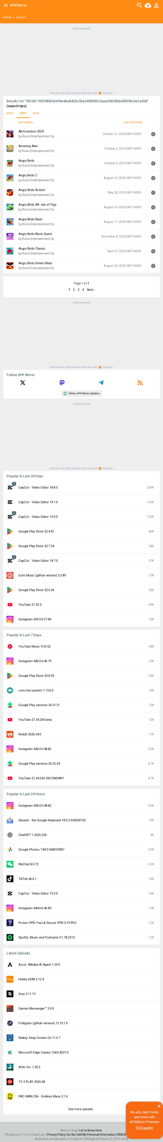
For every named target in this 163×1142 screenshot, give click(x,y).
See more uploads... (81, 1109)
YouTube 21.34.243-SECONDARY (41, 778)
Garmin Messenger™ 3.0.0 (36, 1008)
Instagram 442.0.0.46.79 (34, 661)
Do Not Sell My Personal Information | (92, 1134)
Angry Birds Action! (31, 190)
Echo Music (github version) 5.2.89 (42, 575)
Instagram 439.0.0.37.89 (34, 619)
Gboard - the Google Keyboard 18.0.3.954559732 (52, 820)
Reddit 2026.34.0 (29, 734)
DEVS (36, 113)
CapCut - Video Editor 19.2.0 (38, 893)
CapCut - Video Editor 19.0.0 (38, 517)
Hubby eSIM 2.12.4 (31, 979)
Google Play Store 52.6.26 (36, 590)
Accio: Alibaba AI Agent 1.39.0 (39, 964)
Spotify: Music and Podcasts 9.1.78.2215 (46, 937)
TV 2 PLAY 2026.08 (31, 1082)
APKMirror (18, 5)
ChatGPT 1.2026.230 (32, 835)
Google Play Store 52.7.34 (36, 546)
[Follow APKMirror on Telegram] (101, 384)
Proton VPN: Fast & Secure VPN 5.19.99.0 (47, 923)
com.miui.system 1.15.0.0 (35, 690)
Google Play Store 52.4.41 (36, 531)
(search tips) (17, 106)
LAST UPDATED (133, 122)
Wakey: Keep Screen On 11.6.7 (39, 1038)
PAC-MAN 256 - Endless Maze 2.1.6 (43, 1096)
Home (7, 17)
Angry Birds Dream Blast (35, 263)
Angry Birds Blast (30, 219)
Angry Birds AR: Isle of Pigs (37, 204)
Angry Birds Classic (31, 248)
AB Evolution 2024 (31, 131)
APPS (23, 113)
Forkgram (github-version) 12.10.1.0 (43, 1023)
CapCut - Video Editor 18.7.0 (38, 561)
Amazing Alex (28, 146)
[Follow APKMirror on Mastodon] (62, 384)
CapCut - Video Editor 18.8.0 (38, 487)
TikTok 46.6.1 (27, 879)
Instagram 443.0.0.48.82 (34, 749)
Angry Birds (26, 161)
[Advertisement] (81, 60)
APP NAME (25, 122)
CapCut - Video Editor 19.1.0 (38, 502)
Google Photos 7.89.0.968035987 (41, 849)
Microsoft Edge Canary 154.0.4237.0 (43, 1052)
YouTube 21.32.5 (29, 605)
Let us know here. (91, 1130)
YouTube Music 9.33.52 (34, 646)
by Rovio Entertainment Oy (36, 136)
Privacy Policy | (57, 1134)
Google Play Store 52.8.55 (36, 676)
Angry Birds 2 (27, 175)
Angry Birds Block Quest (35, 234)
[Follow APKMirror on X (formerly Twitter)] (22, 384)
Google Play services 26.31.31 (39, 705)
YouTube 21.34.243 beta (35, 720)
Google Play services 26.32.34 (39, 764)
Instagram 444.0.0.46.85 (34, 908)
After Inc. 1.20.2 (29, 1067)
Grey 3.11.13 (26, 994)
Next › (91, 289)
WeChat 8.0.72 (28, 864)
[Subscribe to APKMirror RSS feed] (140, 384)
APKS (9, 113)
